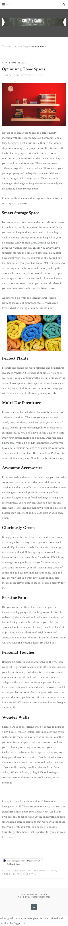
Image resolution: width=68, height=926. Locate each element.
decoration (28, 870)
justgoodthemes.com (39, 897)
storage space (27, 874)
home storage (47, 870)
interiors (9, 874)
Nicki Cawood (10, 75)
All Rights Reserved (15, 864)
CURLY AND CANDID (37, 894)
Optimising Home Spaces (23, 69)
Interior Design (15, 62)
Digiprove (19, 923)
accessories (11, 870)
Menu (9, 4)
